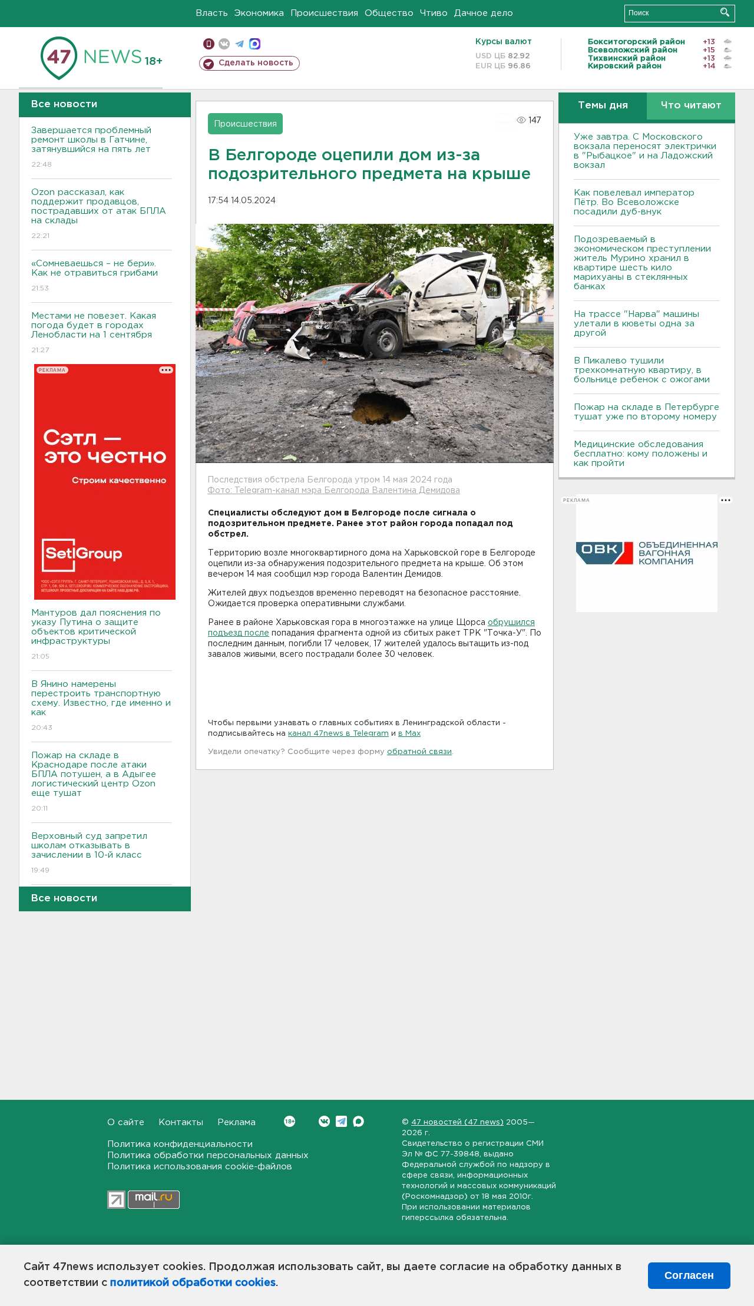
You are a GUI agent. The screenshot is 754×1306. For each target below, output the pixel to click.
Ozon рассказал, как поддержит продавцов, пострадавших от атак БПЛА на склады (98, 214)
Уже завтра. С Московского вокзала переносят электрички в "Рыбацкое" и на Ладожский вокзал (645, 151)
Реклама (236, 1122)
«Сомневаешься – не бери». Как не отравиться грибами (94, 276)
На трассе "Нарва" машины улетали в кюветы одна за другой (636, 323)
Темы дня (603, 105)
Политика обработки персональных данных (208, 1155)
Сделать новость (256, 63)
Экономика (259, 13)
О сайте (125, 1122)
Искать (724, 12)
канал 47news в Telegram (338, 733)
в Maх (409, 733)
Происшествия (324, 13)
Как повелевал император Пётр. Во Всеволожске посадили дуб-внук (634, 202)
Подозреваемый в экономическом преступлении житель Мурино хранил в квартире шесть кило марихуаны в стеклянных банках (642, 263)
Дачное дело (483, 13)
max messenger (254, 43)
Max (358, 1121)
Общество (389, 13)
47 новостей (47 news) (457, 1122)
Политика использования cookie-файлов (199, 1167)
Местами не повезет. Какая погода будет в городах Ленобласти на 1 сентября (93, 332)
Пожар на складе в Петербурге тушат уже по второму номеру (646, 412)
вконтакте (224, 43)
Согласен (689, 1275)
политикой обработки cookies (193, 1283)
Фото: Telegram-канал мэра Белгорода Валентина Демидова (333, 490)
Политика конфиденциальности (180, 1144)
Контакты (180, 1122)
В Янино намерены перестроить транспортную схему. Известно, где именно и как (101, 705)
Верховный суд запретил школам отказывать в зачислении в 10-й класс (89, 853)
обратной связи (419, 752)
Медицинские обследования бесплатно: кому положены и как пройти (640, 454)
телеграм (239, 43)
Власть (212, 13)
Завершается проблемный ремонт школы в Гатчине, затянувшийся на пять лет (91, 147)
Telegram (341, 1121)
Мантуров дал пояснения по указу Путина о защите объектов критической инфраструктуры (96, 634)
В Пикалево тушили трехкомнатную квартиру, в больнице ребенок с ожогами (642, 370)
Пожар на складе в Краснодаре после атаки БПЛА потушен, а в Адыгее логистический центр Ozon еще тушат (93, 782)
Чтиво (434, 13)
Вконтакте (324, 1121)
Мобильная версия (208, 43)
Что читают (691, 105)
